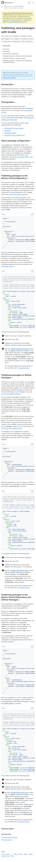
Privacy (20, 854)
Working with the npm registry (14, 128)
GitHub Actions (8, 6)
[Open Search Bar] (29, 2)
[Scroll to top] (32, 858)
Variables (7, 130)
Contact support (7, 839)
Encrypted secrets (10, 133)
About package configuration (15, 140)
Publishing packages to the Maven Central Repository (14, 176)
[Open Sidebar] (2, 7)
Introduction (7, 84)
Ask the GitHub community (10, 837)
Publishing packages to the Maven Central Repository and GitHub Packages (16, 597)
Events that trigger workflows (18, 194)
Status (25, 854)
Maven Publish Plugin (21, 157)
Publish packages (19, 6)
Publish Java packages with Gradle (13, 8)
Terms (15, 854)
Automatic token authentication (14, 135)
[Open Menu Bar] (33, 2)
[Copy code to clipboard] (32, 214)
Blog (12, 856)
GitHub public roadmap (9, 77)
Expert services (5, 856)
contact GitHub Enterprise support (17, 22)
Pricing (30, 854)
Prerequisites (7, 102)
